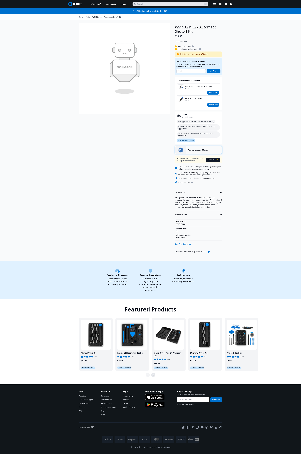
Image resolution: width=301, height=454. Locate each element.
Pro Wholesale (106, 399)
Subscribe (216, 399)
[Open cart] (225, 4)
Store (81, 17)
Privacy (126, 399)
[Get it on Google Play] (154, 404)
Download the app (154, 391)
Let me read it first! (186, 404)
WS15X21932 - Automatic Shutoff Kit (106, 17)
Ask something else (186, 140)
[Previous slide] (148, 375)
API (80, 411)
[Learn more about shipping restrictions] (193, 46)
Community (105, 396)
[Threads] (215, 427)
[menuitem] (95, 4)
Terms (125, 403)
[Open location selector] (220, 4)
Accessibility (128, 396)
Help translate (84, 427)
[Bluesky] (211, 427)
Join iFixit (213, 160)
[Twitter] (192, 427)
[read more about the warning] (209, 252)
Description (180, 192)
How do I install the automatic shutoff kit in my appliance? (196, 127)
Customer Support (86, 399)
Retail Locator (106, 403)
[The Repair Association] (220, 427)
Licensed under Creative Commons (156, 447)
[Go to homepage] (76, 4)
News (103, 415)
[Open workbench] (214, 4)
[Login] (231, 4)
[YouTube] (202, 427)
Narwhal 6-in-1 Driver (193, 98)
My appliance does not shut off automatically (196, 121)
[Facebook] (188, 427)
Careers (82, 407)
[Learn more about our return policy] (192, 182)
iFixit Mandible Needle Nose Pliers (198, 86)
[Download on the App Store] (154, 397)
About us (82, 396)
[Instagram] (197, 427)
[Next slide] (153, 375)
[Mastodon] (206, 427)
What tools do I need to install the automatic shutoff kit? (195, 134)
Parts (88, 17)
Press (103, 411)
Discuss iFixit (84, 403)
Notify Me (213, 71)
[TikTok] (183, 427)
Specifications (181, 214)
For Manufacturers (108, 407)
